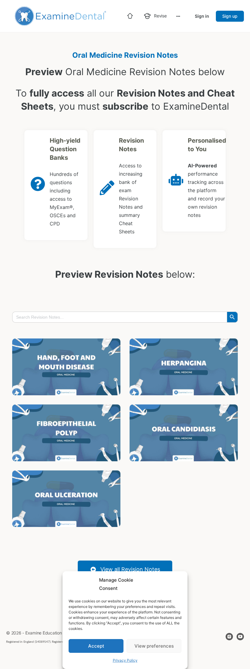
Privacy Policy (125, 660)
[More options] (178, 16)
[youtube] (240, 636)
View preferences (154, 646)
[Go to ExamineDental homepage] (59, 15)
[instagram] (229, 636)
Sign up (230, 16)
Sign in (202, 16)
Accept (96, 646)
